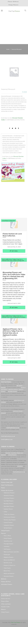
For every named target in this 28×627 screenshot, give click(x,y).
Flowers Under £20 (6, 482)
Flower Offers (5, 601)
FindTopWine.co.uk (6, 439)
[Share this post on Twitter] (12, 128)
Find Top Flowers (6, 382)
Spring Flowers (8, 528)
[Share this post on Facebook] (9, 128)
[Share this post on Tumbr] (18, 128)
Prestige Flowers (8, 543)
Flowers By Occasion (7, 490)
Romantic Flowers (9, 495)
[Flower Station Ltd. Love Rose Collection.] (14, 224)
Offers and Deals (6, 604)
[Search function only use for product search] (25, 10)
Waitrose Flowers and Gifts (11, 551)
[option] (14, 72)
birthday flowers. (12, 391)
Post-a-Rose (7, 535)
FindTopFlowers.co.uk (13, 427)
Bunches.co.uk (8, 562)
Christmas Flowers (9, 498)
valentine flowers (13, 389)
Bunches (8, 453)
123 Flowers (7, 549)
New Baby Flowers (9, 506)
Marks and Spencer (9, 573)
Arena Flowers (12, 454)
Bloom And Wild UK (9, 560)
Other (5, 511)
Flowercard (7, 554)
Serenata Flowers (9, 576)
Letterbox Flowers (6, 584)
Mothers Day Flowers (10, 519)
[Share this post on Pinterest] (15, 128)
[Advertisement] (14, 29)
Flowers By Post (6, 581)
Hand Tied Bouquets (7, 485)
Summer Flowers (8, 509)
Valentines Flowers (9, 492)
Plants (3, 487)
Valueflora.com (8, 541)
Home (8, 49)
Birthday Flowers (8, 503)
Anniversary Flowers (9, 517)
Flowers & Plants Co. (9, 565)
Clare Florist (7, 568)
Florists (3, 533)
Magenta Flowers (8, 557)
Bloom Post (7, 570)
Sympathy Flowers (9, 525)
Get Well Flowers (9, 501)
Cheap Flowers (5, 530)
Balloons (3, 579)
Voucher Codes (5, 606)
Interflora (14, 453)
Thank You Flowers (9, 514)
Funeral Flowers (8, 522)
